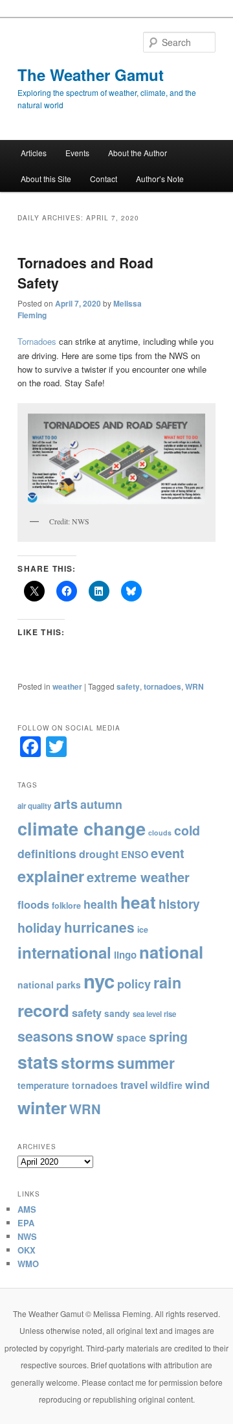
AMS (26, 1209)
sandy (117, 1013)
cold (187, 830)
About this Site (46, 178)
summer (146, 1062)
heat (138, 902)
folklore (66, 905)
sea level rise (154, 1014)
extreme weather (138, 876)
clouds (160, 832)
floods (33, 904)
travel (134, 1084)
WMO (28, 1263)
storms (88, 1062)
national (171, 952)
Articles (34, 152)
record (43, 1010)
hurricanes (99, 927)
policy (134, 983)
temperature (43, 1085)
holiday (39, 927)
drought (98, 853)
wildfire (166, 1085)
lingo (125, 955)
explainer (50, 876)
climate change (81, 828)
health (100, 904)
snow (95, 1035)
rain (167, 982)
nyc (99, 980)
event (167, 853)
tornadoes (162, 686)
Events (77, 152)
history (179, 903)
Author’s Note (160, 178)
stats (37, 1061)
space (131, 1037)
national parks (49, 984)
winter (42, 1107)
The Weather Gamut (90, 75)
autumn (101, 804)
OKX (26, 1250)
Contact (103, 178)
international (64, 952)
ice (142, 929)
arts (66, 803)
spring (168, 1036)
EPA (25, 1223)
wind (197, 1084)
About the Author (137, 152)
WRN (194, 686)
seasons (45, 1036)
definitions (46, 853)
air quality (34, 805)
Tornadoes (36, 341)
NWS (27, 1236)
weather (67, 686)
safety (128, 686)
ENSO (134, 854)
